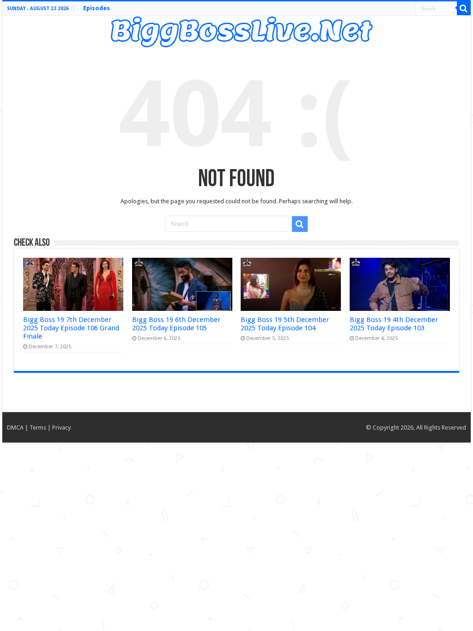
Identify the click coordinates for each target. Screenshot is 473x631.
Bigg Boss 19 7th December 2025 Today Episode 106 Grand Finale (71, 328)
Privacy (61, 427)
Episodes (96, 8)
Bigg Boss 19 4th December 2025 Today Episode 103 (394, 324)
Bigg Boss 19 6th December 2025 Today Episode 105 (176, 324)
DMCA (15, 427)
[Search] (464, 8)
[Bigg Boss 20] (236, 30)
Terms (38, 427)
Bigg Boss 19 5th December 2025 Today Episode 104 (285, 324)
